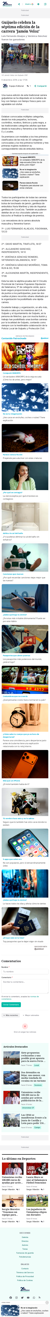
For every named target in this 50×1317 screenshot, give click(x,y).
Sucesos (38, 1085)
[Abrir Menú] (45, 4)
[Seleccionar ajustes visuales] (38, 4)
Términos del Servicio (25, 1272)
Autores (25, 1245)
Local (37, 1065)
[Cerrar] (47, 1302)
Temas (25, 1249)
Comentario (7, 977)
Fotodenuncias (25, 1257)
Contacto (25, 1269)
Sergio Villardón (8, 1189)
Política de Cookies (25, 1280)
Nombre (5, 967)
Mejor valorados (32, 1015)
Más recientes (12, 1015)
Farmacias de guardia (25, 1253)
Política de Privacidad (25, 1276)
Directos (25, 1241)
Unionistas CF (28, 1108)
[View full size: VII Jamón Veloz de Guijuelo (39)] (25, 58)
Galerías (25, 1237)
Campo (37, 1127)
